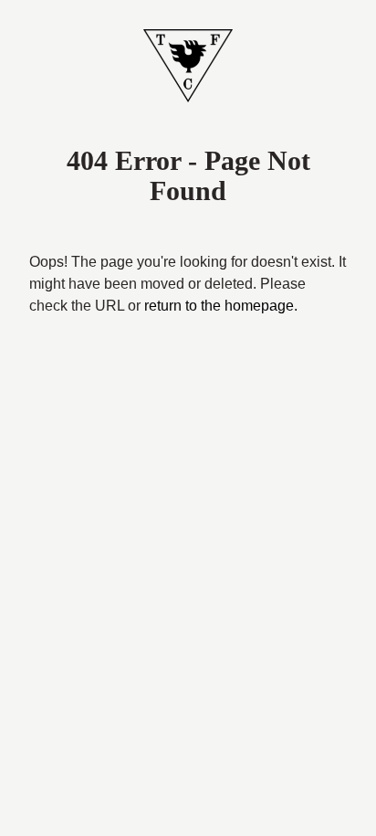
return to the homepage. (221, 305)
